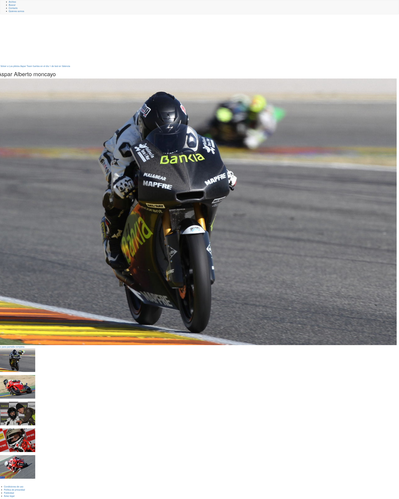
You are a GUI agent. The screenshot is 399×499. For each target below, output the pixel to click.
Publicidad (9, 492)
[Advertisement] (199, 41)
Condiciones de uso (13, 486)
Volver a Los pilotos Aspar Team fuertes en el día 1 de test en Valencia (35, 66)
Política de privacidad (14, 489)
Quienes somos (16, 11)
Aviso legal (9, 495)
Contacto (13, 8)
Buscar (12, 4)
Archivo (12, 1)
